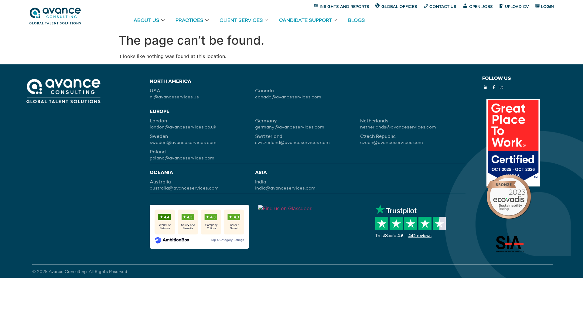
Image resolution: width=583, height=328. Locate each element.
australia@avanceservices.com (184, 188)
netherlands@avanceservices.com (398, 127)
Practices (189, 21)
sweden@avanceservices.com (183, 142)
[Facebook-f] (493, 87)
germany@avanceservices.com (289, 127)
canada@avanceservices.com (288, 97)
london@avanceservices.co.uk (183, 127)
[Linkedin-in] (485, 87)
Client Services (241, 21)
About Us (146, 21)
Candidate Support (305, 21)
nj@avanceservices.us (174, 97)
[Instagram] (501, 87)
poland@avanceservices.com (182, 158)
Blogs (356, 21)
